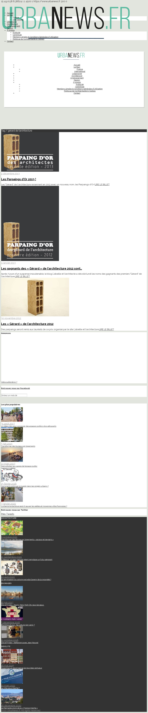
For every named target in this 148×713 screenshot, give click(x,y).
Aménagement (13, 26)
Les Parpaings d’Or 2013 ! (18, 179)
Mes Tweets (7, 514)
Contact (10, 41)
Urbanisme (12, 22)
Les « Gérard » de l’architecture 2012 (27, 324)
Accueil (10, 13)
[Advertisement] (74, 119)
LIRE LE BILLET (102, 184)
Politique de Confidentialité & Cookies (28, 39)
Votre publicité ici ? (9, 382)
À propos (11, 30)
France (16, 17)
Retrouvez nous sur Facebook (15, 388)
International (18, 19)
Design (10, 28)
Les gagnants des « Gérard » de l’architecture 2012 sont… (41, 268)
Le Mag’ (10, 15)
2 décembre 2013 (10, 173)
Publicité (16, 32)
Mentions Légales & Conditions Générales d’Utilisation (35, 37)
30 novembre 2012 (11, 318)
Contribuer (17, 35)
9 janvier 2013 (8, 263)
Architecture (12, 24)
